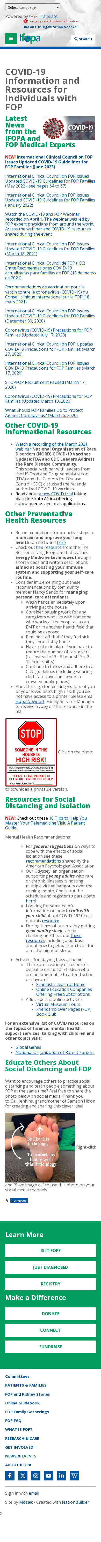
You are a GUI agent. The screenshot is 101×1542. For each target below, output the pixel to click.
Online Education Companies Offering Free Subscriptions (64, 991)
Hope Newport (30, 701)
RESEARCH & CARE (22, 1438)
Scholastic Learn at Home (60, 984)
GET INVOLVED (19, 1447)
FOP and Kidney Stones (27, 1394)
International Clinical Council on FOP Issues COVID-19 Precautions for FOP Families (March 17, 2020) (50, 368)
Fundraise (50, 1347)
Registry (50, 1284)
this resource (48, 547)
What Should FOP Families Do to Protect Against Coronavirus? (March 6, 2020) (44, 412)
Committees (17, 1376)
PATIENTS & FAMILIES (26, 1385)
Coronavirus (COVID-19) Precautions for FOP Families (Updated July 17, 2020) (48, 332)
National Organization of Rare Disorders (55, 1052)
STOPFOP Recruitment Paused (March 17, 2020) (45, 384)
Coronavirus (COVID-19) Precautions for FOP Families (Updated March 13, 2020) (48, 398)
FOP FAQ (13, 1420)
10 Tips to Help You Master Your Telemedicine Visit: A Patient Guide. (46, 823)
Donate (50, 1313)
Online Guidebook (22, 1402)
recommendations (43, 861)
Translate (48, 16)
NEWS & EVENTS (21, 1455)
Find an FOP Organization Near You (50, 27)
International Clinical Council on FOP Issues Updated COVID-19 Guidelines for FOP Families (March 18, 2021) (50, 249)
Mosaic (26, 1502)
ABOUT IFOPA (18, 1464)
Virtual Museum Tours (58, 1004)
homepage (19, 1200)
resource (50, 921)
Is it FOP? (51, 1250)
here (61, 542)
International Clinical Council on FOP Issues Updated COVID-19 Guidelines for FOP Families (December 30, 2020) (50, 316)
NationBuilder (75, 1502)
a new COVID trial (56, 494)
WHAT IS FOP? (18, 1429)
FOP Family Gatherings (27, 1411)
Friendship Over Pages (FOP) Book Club (63, 1011)
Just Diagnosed (50, 1267)
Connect (50, 1330)
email (34, 1493)
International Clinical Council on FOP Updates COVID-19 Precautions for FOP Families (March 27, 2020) (50, 349)
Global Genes (28, 1047)
